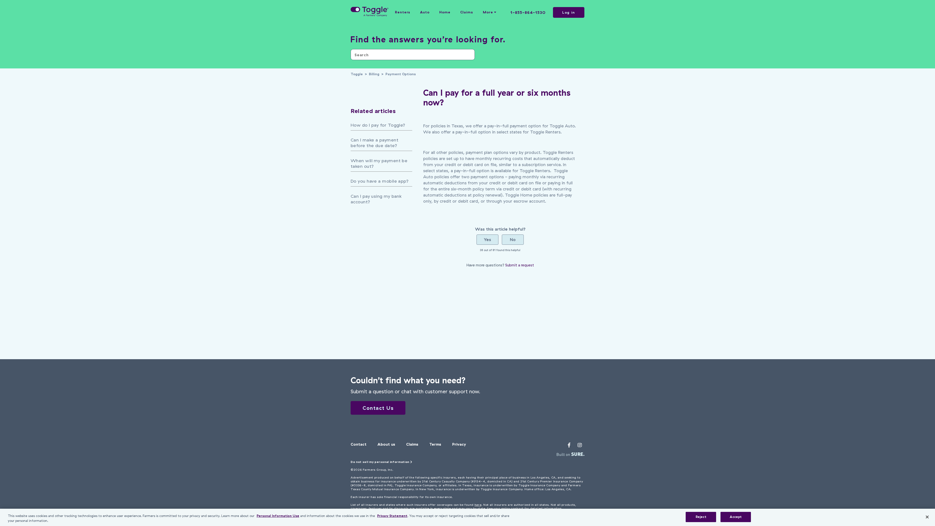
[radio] (487, 240)
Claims (466, 12)
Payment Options (400, 74)
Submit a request (519, 265)
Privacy (459, 444)
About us (386, 444)
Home (444, 12)
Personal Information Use (278, 516)
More (488, 12)
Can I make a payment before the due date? (374, 142)
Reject (701, 517)
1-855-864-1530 (528, 12)
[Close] (927, 517)
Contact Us (378, 408)
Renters (402, 12)
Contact (358, 444)
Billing (374, 74)
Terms (435, 444)
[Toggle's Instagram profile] (579, 445)
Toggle (357, 74)
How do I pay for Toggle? (378, 125)
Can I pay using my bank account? (376, 199)
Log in (568, 12)
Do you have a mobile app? (380, 181)
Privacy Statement (392, 516)
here (478, 505)
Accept (736, 517)
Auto (425, 12)
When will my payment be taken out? (379, 163)
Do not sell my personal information (380, 462)
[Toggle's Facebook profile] (569, 445)
